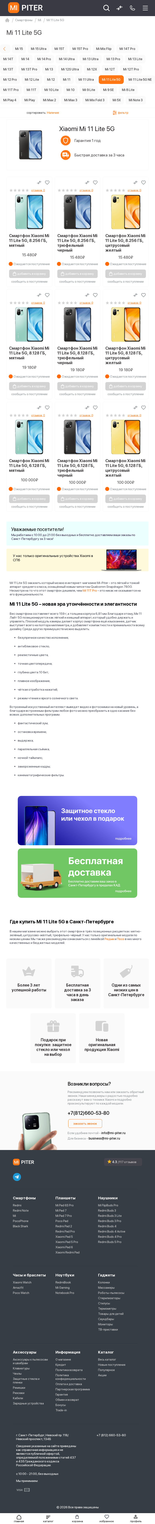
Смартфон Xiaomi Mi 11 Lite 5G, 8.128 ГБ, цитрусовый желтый (125, 355)
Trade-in (61, 1410)
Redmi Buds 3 (107, 1210)
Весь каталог (107, 1359)
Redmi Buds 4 (107, 1226)
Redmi (17, 1205)
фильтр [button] (123, 113)
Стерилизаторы (109, 1298)
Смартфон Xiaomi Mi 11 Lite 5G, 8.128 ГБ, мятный (29, 353)
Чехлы (17, 1373)
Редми (109, 939)
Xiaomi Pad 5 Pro (67, 1242)
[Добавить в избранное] (47, 183)
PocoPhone (20, 1221)
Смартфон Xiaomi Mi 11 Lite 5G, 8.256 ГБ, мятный (29, 240)
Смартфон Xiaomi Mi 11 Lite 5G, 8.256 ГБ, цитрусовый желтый (125, 243)
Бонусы (61, 1405)
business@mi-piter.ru (104, 1138)
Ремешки (19, 1388)
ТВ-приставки (108, 1329)
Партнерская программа (73, 1389)
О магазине (63, 1359)
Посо (120, 939)
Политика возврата (69, 1370)
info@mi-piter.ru (113, 1133)
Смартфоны (24, 1198)
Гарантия (62, 1394)
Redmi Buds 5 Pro (109, 1242)
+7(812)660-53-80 (88, 1113)
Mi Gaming (63, 1287)
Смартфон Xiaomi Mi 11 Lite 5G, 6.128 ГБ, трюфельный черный (77, 468)
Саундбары (106, 1319)
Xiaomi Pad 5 (64, 1237)
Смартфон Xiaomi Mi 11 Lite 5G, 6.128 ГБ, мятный (29, 465)
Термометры (107, 1308)
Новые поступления (111, 1365)
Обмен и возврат (67, 1400)
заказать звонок (85, 1123)
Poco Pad (62, 1221)
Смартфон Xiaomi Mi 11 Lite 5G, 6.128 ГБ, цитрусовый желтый (125, 468)
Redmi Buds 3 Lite (110, 1216)
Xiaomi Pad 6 (64, 1247)
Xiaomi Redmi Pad (68, 1252)
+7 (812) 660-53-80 (111, 1435)
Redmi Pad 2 (64, 1226)
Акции (102, 1375)
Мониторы (105, 1324)
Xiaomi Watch (22, 1282)
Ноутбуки (65, 1275)
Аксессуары (24, 1352)
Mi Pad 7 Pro (64, 1216)
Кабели (18, 1398)
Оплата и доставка (69, 1384)
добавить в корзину (31, 274)
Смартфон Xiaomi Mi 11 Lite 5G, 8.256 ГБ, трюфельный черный (77, 243)
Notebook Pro (65, 1293)
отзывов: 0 (38, 190)
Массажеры (106, 1287)
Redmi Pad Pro (65, 1231)
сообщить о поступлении (29, 281)
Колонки (104, 1282)
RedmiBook (63, 1282)
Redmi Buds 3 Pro (109, 1221)
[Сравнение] (39, 183)
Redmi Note (21, 1210)
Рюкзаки (18, 1393)
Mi (14, 1216)
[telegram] (17, 1177)
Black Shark (20, 1226)
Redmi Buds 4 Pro (110, 1237)
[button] (48, 1519)
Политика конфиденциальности (71, 1377)
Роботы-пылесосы (111, 1293)
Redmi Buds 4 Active (111, 1231)
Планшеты (65, 1198)
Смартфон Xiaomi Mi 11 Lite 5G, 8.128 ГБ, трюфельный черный (77, 355)
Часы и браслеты (29, 1275)
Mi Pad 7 (61, 1210)
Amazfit (18, 1287)
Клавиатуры (21, 1368)
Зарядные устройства (28, 1403)
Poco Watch (21, 1293)
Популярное (106, 1370)
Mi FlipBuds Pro (108, 1205)
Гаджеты (106, 1275)
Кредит (61, 1365)
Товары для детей (111, 1314)
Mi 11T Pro (90, 590)
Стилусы (104, 1303)
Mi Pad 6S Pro (65, 1205)
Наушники (108, 1198)
